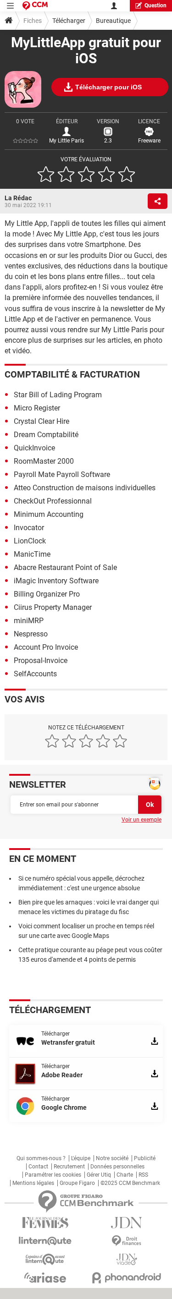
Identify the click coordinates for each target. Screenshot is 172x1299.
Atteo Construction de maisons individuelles (84, 487)
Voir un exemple (141, 820)
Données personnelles (117, 1166)
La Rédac (18, 198)
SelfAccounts (35, 673)
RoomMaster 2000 (44, 461)
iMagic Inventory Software (56, 580)
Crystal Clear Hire (41, 421)
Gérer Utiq (99, 1175)
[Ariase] (45, 1277)
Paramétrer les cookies (53, 1175)
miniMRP (29, 620)
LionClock (30, 541)
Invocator (29, 527)
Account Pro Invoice (46, 647)
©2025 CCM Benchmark (130, 1183)
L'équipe (80, 1158)
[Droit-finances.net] (127, 1241)
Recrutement (69, 1166)
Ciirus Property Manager (53, 607)
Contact (38, 1166)
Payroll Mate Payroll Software (62, 474)
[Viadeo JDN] (127, 1259)
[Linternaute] (45, 1241)
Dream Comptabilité (46, 434)
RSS (143, 1175)
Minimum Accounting (48, 514)
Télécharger (68, 20)
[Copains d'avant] (45, 1259)
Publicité (144, 1158)
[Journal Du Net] (127, 1222)
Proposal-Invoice (40, 660)
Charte (125, 1175)
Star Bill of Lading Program (58, 394)
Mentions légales (33, 1183)
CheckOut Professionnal (53, 501)
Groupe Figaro (77, 1183)
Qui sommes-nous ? (41, 1158)
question (155, 5)
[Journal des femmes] (45, 1222)
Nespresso (31, 634)
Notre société (112, 1158)
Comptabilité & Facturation (72, 374)
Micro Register (37, 408)
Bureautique (113, 20)
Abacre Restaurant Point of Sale (65, 567)
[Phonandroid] (127, 1277)
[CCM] (35, 5)
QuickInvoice (34, 448)
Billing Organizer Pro (47, 594)
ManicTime (32, 554)
